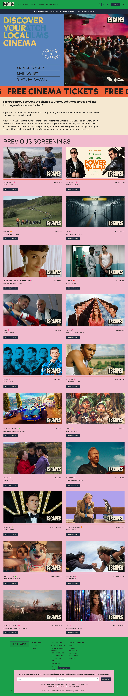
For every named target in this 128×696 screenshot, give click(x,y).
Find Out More (10, 189)
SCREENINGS (22, 4)
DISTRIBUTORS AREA (58, 645)
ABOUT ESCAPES (56, 642)
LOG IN (105, 4)
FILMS (41, 4)
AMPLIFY (72, 648)
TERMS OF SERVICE (57, 653)
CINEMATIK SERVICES (76, 642)
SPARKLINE (73, 651)
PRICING (72, 658)
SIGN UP (116, 4)
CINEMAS (33, 4)
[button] (52, 4)
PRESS (53, 669)
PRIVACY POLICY (56, 666)
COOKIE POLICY (56, 663)
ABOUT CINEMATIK (57, 656)
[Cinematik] (9, 4)
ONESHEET (73, 645)
